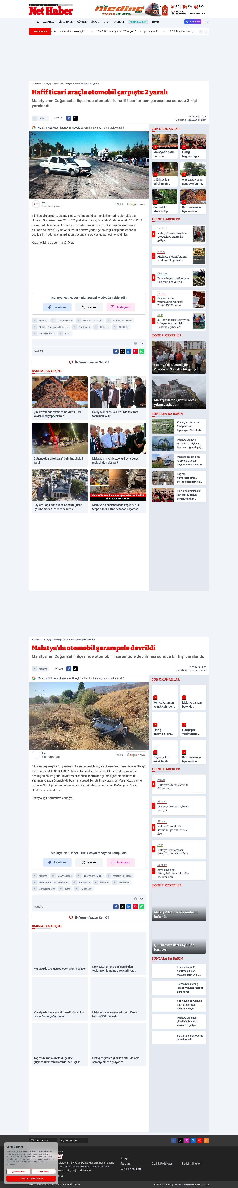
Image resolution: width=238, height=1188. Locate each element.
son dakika (84, 327)
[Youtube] (199, 1140)
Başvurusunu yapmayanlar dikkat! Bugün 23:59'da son (160, 31)
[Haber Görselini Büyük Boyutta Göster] (89, 165)
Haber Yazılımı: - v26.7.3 (181, 1184)
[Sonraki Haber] (206, 32)
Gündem (82, 21)
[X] (180, 1140)
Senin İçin (195, 21)
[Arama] (207, 22)
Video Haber (66, 21)
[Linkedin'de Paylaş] (128, 351)
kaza (67, 333)
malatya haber (64, 320)
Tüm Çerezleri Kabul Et (31, 1178)
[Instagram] (186, 1140)
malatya (43, 118)
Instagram (123, 307)
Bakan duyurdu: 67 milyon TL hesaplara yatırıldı (84, 31)
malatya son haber (122, 320)
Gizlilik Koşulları (131, 1169)
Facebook (60, 307)
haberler (104, 327)
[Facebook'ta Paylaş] (68, 118)
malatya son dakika (93, 320)
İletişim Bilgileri (191, 1163)
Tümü (155, 21)
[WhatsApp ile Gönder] (141, 351)
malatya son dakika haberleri (53, 327)
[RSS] (206, 1140)
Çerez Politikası (18, 1172)
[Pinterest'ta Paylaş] (135, 351)
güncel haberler (47, 333)
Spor (107, 21)
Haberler (36, 83)
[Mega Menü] (31, 22)
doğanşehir (86, 889)
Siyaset (96, 21)
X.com (92, 307)
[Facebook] (173, 1140)
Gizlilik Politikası (162, 1163)
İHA (50, 204)
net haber (124, 327)
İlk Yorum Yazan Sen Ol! (92, 362)
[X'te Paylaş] (75, 118)
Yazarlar (49, 21)
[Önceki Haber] (201, 32)
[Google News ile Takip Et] (135, 204)
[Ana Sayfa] (38, 22)
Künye (125, 1158)
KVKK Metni (43, 1172)
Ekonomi (119, 21)
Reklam (126, 1163)
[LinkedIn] (193, 1140)
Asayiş (47, 83)
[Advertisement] (14, 74)
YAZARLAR (71, 1140)
